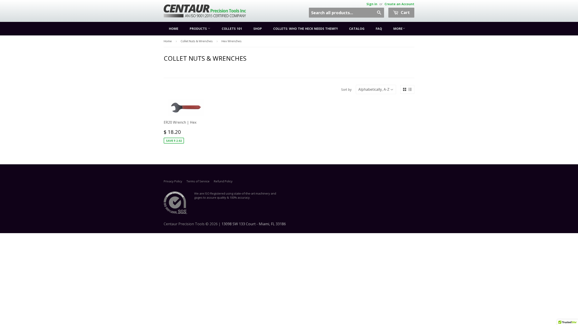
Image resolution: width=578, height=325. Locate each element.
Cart (405, 12)
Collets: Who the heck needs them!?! (305, 28)
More (398, 28)
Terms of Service (198, 181)
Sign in (371, 4)
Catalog (356, 28)
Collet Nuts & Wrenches (197, 41)
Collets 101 (232, 28)
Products (199, 28)
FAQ (379, 28)
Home (173, 28)
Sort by (346, 89)
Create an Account (399, 4)
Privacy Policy (173, 181)
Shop (257, 28)
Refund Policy (223, 181)
